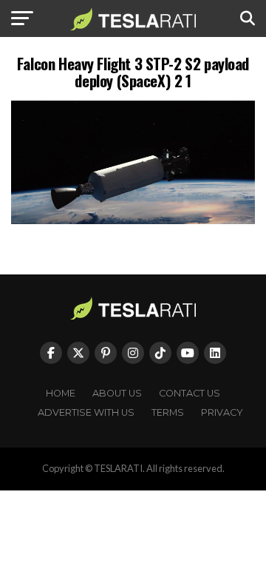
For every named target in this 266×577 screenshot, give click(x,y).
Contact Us (189, 393)
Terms (167, 412)
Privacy (222, 412)
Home (60, 393)
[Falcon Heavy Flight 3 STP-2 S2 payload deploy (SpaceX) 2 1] (133, 220)
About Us (117, 393)
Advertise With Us (86, 412)
